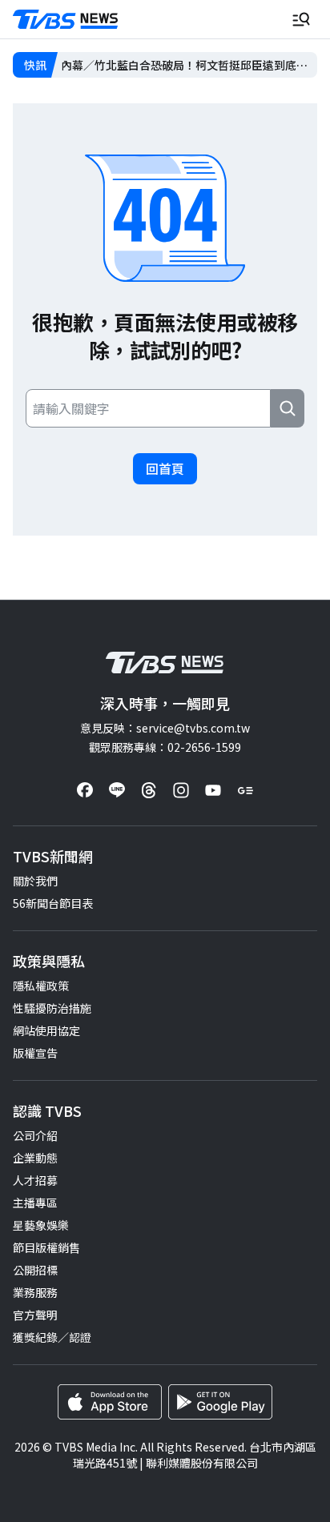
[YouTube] (213, 790)
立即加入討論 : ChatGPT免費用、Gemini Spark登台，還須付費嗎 (188, 65)
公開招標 (35, 1270)
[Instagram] (181, 790)
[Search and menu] (301, 19)
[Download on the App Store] (110, 1402)
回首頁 (165, 468)
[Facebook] (85, 790)
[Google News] (245, 790)
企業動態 (35, 1158)
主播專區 (35, 1203)
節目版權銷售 (46, 1247)
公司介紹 (35, 1135)
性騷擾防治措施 (52, 1008)
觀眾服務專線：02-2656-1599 (165, 747)
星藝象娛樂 (41, 1225)
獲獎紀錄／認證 (52, 1337)
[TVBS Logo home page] (66, 20)
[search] (287, 408)
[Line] (117, 790)
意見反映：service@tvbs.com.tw (165, 728)
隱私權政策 (41, 986)
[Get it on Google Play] (220, 1402)
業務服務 (35, 1292)
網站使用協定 (46, 1030)
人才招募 (35, 1180)
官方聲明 (35, 1315)
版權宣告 (35, 1053)
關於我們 (35, 881)
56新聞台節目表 (53, 903)
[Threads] (149, 790)
